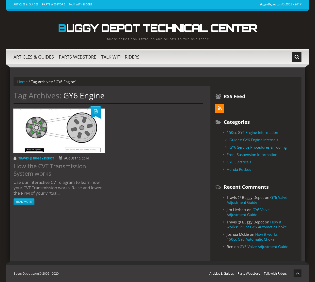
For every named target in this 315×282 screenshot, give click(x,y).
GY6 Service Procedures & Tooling (258, 147)
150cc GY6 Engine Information (252, 132)
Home (22, 81)
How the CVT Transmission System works (50, 169)
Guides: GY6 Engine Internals (253, 139)
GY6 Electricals (239, 161)
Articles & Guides (26, 4)
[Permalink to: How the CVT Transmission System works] (59, 131)
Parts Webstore (53, 4)
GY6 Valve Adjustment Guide (257, 200)
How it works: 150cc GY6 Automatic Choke (257, 224)
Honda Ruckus (239, 169)
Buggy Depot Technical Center (157, 27)
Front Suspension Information (252, 154)
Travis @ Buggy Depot (36, 158)
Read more (24, 202)
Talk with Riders (80, 4)
